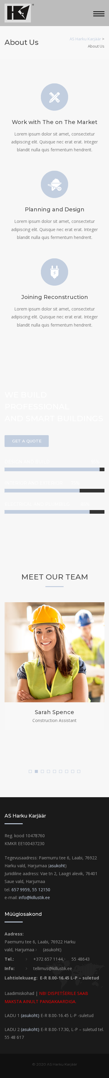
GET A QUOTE (26, 440)
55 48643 (80, 959)
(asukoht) (52, 949)
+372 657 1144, (48, 959)
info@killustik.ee (34, 897)
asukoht (57, 865)
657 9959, (22, 889)
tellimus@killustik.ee (52, 968)
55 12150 (41, 889)
